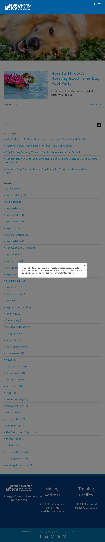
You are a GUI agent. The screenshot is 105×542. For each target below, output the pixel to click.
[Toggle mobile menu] (99, 4)
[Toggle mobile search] (94, 4)
